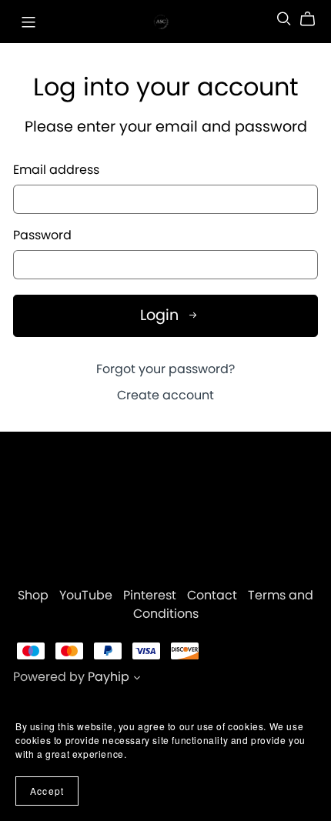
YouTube (87, 595)
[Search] (284, 19)
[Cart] (314, 19)
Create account (165, 395)
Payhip (108, 677)
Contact (213, 595)
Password (42, 235)
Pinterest (151, 595)
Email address (56, 170)
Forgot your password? (165, 369)
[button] (137, 679)
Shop (35, 595)
